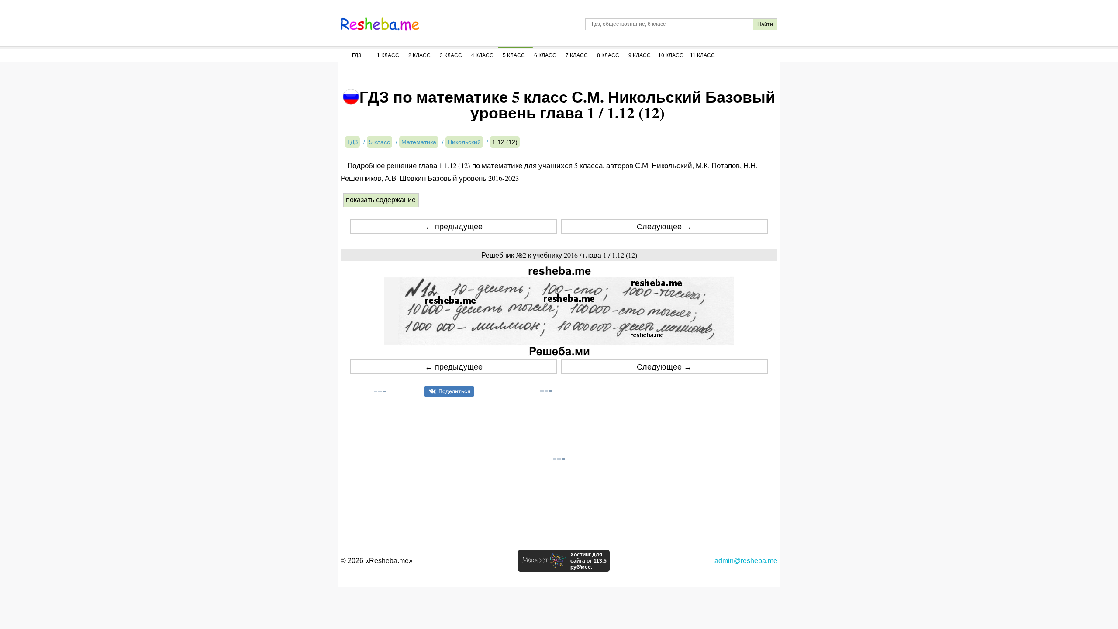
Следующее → (664, 226)
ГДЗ (356, 55)
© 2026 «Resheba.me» (377, 560)
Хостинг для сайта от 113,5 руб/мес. (588, 561)
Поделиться (454, 391)
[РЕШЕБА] (380, 24)
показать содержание (381, 200)
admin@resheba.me (745, 560)
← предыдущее (454, 226)
